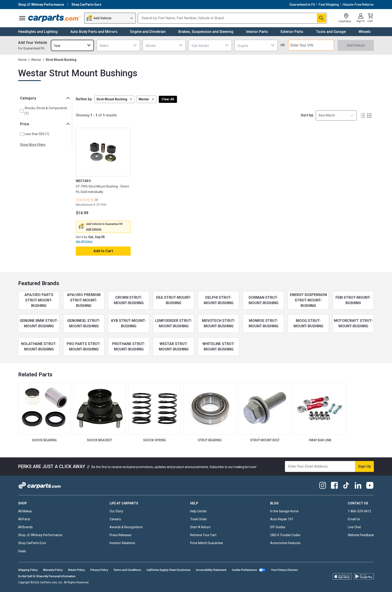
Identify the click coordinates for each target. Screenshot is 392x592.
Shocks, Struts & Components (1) (45, 110)
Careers (115, 519)
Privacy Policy (99, 570)
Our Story (116, 511)
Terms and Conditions (127, 570)
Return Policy (76, 570)
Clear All (168, 99)
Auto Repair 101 (281, 519)
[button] (114, 99)
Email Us (354, 519)
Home (22, 60)
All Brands (25, 527)
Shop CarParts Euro (32, 543)
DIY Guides (277, 527)
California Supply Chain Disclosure (168, 570)
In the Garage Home (284, 511)
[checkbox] (22, 111)
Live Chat (354, 527)
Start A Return (200, 527)
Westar (36, 60)
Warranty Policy (53, 570)
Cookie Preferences (244, 570)
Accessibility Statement (211, 570)
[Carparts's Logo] (54, 18)
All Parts (24, 519)
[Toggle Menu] (22, 18)
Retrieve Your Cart (203, 535)
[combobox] (72, 45)
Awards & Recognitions (126, 527)
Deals (22, 551)
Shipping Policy (28, 570)
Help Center (198, 511)
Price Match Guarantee (206, 543)
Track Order (198, 519)
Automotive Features (285, 543)
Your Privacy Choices (284, 570)
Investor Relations (122, 543)
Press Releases (121, 535)
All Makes (25, 511)
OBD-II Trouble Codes (285, 535)
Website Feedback (361, 535)
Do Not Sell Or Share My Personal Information (47, 576)
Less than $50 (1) (36, 134)
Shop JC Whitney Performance (40, 535)
